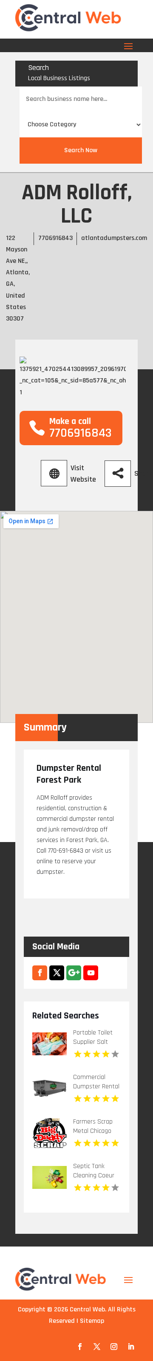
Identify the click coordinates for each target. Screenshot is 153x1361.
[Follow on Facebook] (80, 1346)
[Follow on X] (97, 1346)
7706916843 (55, 238)
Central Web (87, 1309)
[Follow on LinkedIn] (131, 1346)
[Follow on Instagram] (114, 1346)
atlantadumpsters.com (114, 238)
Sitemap (92, 1320)
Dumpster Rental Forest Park (69, 774)
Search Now (80, 150)
